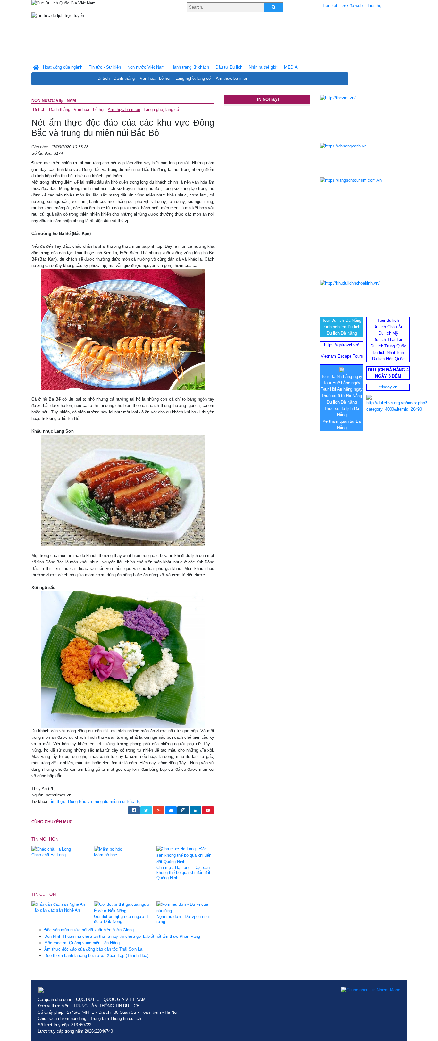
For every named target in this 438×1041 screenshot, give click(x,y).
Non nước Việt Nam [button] (146, 67)
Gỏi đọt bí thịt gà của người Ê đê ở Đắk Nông (122, 919)
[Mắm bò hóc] (108, 848)
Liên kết (330, 5)
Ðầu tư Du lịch (228, 67)
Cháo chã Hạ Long (48, 855)
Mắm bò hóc (105, 855)
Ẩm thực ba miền (232, 78)
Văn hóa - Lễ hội (155, 78)
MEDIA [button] (291, 67)
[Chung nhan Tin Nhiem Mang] (370, 990)
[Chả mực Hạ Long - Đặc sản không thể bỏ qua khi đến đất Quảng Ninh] (185, 855)
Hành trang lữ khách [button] (190, 67)
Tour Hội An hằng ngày (342, 389)
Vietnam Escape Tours (342, 356)
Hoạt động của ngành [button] (62, 67)
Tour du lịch (388, 320)
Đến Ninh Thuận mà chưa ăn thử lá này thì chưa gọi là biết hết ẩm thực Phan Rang (122, 936)
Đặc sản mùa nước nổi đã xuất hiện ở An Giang (89, 930)
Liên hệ (374, 5)
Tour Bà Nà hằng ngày (341, 376)
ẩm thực (57, 801)
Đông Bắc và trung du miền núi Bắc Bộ (104, 801)
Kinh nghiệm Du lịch (341, 326)
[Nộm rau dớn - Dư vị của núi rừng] (185, 907)
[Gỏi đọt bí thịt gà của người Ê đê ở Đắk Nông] (123, 907)
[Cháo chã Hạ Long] (51, 848)
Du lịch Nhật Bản (388, 352)
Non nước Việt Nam (53, 100)
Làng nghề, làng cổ (193, 78)
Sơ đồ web (352, 5)
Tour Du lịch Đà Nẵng (341, 320)
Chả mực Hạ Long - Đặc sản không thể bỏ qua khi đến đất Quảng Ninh (183, 872)
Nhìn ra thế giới (263, 67)
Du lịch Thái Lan (388, 339)
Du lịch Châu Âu (388, 326)
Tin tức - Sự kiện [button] (105, 67)
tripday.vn (388, 387)
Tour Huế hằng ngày (341, 382)
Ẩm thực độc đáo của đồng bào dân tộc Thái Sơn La (93, 949)
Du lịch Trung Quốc (388, 346)
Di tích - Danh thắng (116, 78)
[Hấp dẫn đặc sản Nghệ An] (58, 904)
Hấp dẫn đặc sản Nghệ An (55, 910)
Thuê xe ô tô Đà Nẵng (341, 395)
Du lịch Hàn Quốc (388, 358)
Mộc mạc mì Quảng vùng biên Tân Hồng (82, 942)
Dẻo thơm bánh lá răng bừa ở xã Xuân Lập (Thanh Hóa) (96, 955)
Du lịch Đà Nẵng (342, 333)
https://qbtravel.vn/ (341, 344)
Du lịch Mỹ (388, 333)
